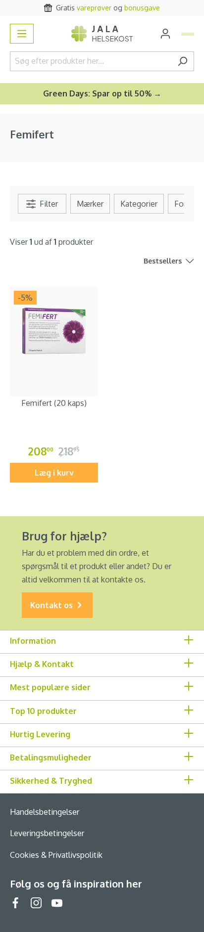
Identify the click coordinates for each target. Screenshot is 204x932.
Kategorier (138, 204)
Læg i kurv (54, 473)
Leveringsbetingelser (47, 833)
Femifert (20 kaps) (54, 403)
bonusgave (142, 7)
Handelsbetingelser (44, 812)
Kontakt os (52, 605)
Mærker (90, 204)
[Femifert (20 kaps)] (54, 331)
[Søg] (182, 61)
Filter (48, 204)
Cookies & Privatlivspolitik (56, 855)
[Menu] (22, 34)
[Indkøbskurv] (187, 34)
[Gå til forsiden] (102, 33)
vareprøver (94, 7)
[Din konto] (165, 34)
